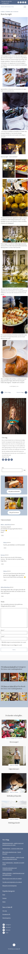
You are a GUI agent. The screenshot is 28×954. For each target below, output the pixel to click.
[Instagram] (18, 2)
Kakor (4, 902)
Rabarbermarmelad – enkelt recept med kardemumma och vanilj (12, 844)
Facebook (8, 927)
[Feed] (25, 2)
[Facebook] (21, 2)
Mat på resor (14, 11)
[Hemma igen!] (14, 729)
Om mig (4, 911)
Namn (2, 630)
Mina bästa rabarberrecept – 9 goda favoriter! (11, 853)
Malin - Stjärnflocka (6, 524)
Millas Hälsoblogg (5, 587)
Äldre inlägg (7, 392)
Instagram (8, 924)
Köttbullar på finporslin (14, 796)
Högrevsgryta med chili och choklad (12, 878)
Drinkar (4, 898)
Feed (6, 932)
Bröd (3, 894)
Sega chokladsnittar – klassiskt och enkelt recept (13, 863)
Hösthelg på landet (14, 823)
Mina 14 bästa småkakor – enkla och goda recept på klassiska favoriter (13, 858)
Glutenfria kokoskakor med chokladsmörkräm (9, 868)
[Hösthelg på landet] (14, 809)
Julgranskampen (14, 769)
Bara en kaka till (9, 686)
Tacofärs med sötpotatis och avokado (12, 882)
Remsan (3, 555)
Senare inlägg (20, 392)
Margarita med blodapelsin (9, 885)
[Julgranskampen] (14, 756)
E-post (2, 636)
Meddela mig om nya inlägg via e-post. (12, 645)
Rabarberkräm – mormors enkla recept (12, 848)
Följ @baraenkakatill (14, 491)
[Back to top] (14, 945)
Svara (2, 535)
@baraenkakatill (10, 667)
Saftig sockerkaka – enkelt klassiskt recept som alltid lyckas (13, 874)
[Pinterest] (23, 2)
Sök (3, 467)
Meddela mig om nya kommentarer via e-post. (14, 642)
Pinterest (7, 930)
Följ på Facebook (14, 512)
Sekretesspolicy (6, 918)
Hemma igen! (14, 742)
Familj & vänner (5, 11)
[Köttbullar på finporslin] (14, 782)
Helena (5, 542)
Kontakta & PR (6, 914)
